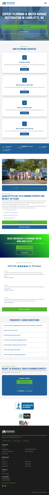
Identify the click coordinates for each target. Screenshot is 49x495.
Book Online (24, 252)
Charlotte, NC (4, 461)
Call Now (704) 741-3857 (24, 26)
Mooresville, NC (28, 463)
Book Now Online (24, 381)
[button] (26, 146)
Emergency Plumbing (29, 451)
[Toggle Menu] (45, 3)
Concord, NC (4, 463)
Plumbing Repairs (5, 449)
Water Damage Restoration (30, 449)
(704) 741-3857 (5, 473)
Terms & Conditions (43, 492)
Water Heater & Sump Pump (7, 451)
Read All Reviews (24, 309)
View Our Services (24, 227)
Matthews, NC (28, 461)
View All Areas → (28, 466)
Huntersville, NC (5, 466)
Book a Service (24, 31)
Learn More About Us (24, 222)
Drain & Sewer (5, 453)
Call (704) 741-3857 (24, 247)
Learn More (24, 69)
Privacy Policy (35, 492)
